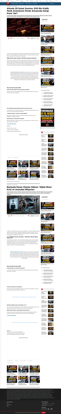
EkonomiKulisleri (15, 157)
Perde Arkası (35, 3)
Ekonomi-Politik (21, 3)
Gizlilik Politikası (9, 404)
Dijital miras (16, 360)
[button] (40, 128)
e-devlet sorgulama (23, 360)
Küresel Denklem (28, 3)
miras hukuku (30, 360)
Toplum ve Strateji (15, 3)
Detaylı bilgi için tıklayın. (37, 412)
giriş (15, 181)
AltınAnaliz (9, 157)
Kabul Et (43, 412)
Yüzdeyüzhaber (9, 6)
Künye (8, 403)
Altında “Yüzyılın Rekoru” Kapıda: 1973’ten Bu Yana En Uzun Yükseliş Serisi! (24, 322)
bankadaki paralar (10, 360)
